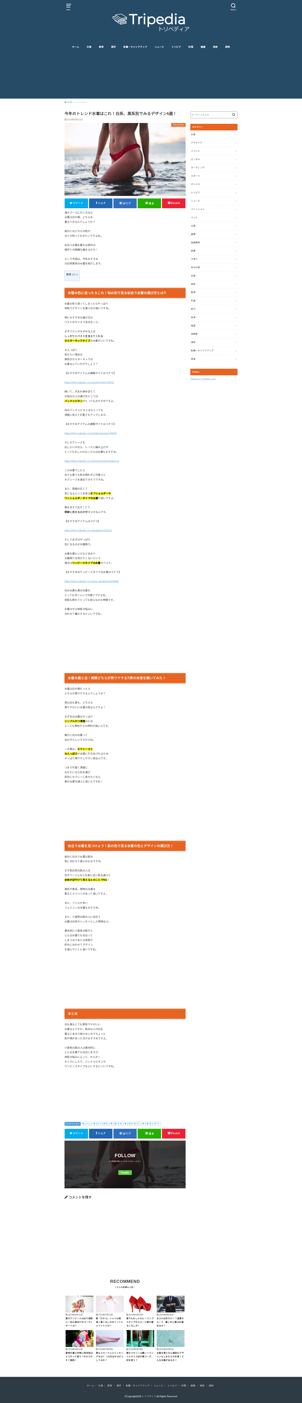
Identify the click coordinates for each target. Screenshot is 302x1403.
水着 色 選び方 (133, 1124)
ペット (194, 217)
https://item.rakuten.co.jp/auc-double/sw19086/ (91, 581)
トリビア (176, 47)
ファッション (73, 1124)
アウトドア (196, 142)
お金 (193, 134)
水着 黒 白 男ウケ (152, 1124)
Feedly (125, 1172)
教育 (101, 47)
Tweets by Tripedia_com (203, 379)
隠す (75, 274)
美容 (215, 47)
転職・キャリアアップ (135, 47)
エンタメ (195, 159)
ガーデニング (197, 167)
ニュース (159, 47)
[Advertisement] (151, 75)
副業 (193, 250)
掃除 (227, 47)
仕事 (89, 47)
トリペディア (149, 1396)
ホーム (75, 47)
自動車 (194, 334)
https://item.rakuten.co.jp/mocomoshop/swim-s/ (91, 461)
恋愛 (193, 276)
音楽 (193, 359)
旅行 (193, 309)
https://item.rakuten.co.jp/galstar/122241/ (88, 530)
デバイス (195, 184)
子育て (194, 259)
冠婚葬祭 (195, 242)
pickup (87, 1124)
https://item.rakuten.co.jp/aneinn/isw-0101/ (89, 382)
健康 (203, 47)
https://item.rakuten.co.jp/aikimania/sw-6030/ (90, 433)
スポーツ (195, 176)
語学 (113, 47)
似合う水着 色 (102, 1124)
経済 (193, 317)
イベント (195, 151)
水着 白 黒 (117, 1124)
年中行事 (195, 267)
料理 (190, 47)
